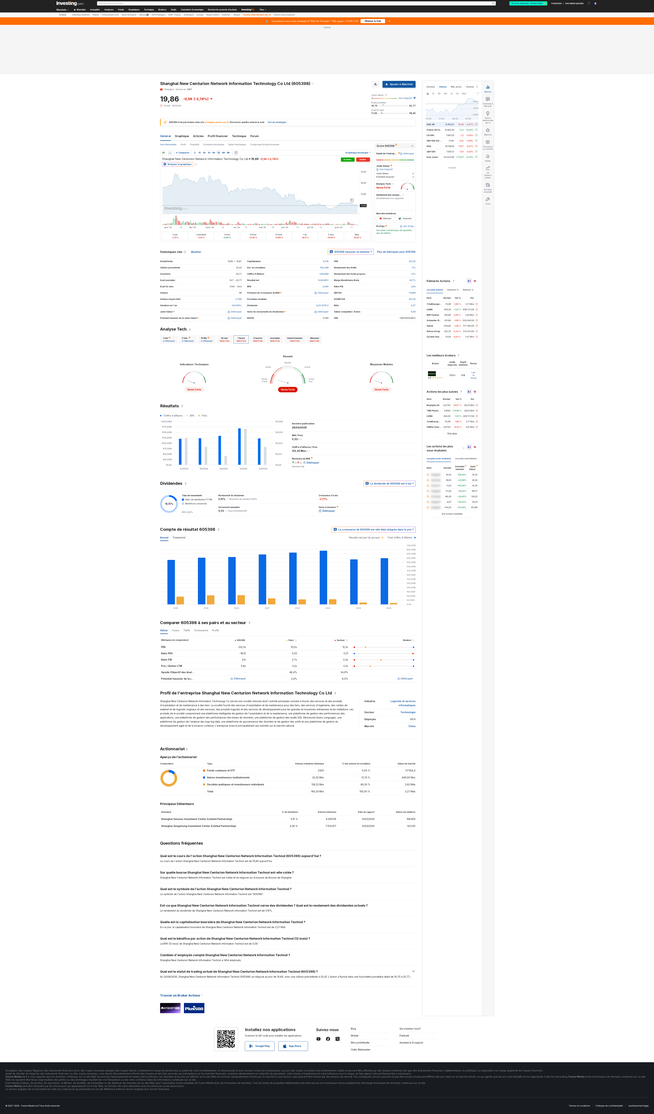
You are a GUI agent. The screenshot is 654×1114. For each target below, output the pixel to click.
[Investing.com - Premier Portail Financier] (70, 3)
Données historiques (213, 144)
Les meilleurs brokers (441, 355)
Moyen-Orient (212, 15)
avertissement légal (638, 1105)
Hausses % (453, 289)
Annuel (164, 537)
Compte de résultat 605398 (187, 529)
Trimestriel (179, 537)
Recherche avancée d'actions (222, 10)
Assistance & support (411, 1042)
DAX (429, 146)
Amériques (189, 15)
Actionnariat (172, 748)
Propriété (194, 144)
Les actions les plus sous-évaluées (440, 448)
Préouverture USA (110, 15)
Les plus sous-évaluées (439, 458)
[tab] (169, 339)
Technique (239, 136)
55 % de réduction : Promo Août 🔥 (528, 3)
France (95, 15)
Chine (412, 726)
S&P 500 (431, 151)
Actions (62, 15)
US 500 (430, 135)
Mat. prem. (456, 86)
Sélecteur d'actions (81, 15)
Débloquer (240, 678)
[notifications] (589, 3)
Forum (254, 136)
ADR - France (174, 15)
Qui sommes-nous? (410, 1028)
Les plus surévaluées (466, 458)
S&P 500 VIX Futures (437, 140)
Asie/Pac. (226, 15)
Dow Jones (432, 157)
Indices (443, 86)
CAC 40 (430, 124)
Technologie (408, 712)
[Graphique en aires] (170, 153)
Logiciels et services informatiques (403, 703)
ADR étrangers (158, 15)
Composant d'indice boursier (264, 144)
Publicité (404, 1035)
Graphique (182, 136)
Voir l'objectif (405, 98)
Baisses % (468, 289)
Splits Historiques (237, 144)
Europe (200, 15)
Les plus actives (435, 289)
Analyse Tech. (174, 329)
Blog (353, 1028)
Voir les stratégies (277, 122)
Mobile (355, 1035)
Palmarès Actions (438, 281)
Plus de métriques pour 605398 (396, 251)
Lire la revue (473, 375)
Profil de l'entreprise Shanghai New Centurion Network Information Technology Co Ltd (246, 693)
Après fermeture (129, 15)
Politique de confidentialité (609, 1105)
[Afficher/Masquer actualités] (236, 153)
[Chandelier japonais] (163, 153)
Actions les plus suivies (442, 391)
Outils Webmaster (360, 1049)
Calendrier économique (192, 10)
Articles (198, 136)
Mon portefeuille (360, 1042)
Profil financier (218, 136)
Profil (183, 144)
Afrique (236, 15)
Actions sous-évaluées (284, 15)
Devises (431, 86)
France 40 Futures (436, 129)
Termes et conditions (579, 1105)
